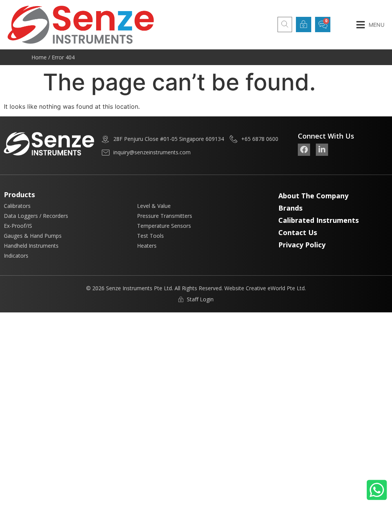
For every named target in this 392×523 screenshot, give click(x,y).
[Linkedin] (322, 150)
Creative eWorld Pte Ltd (275, 288)
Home (39, 57)
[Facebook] (304, 150)
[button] (370, 24)
